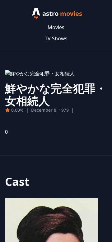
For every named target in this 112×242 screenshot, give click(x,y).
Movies (56, 27)
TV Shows (56, 38)
